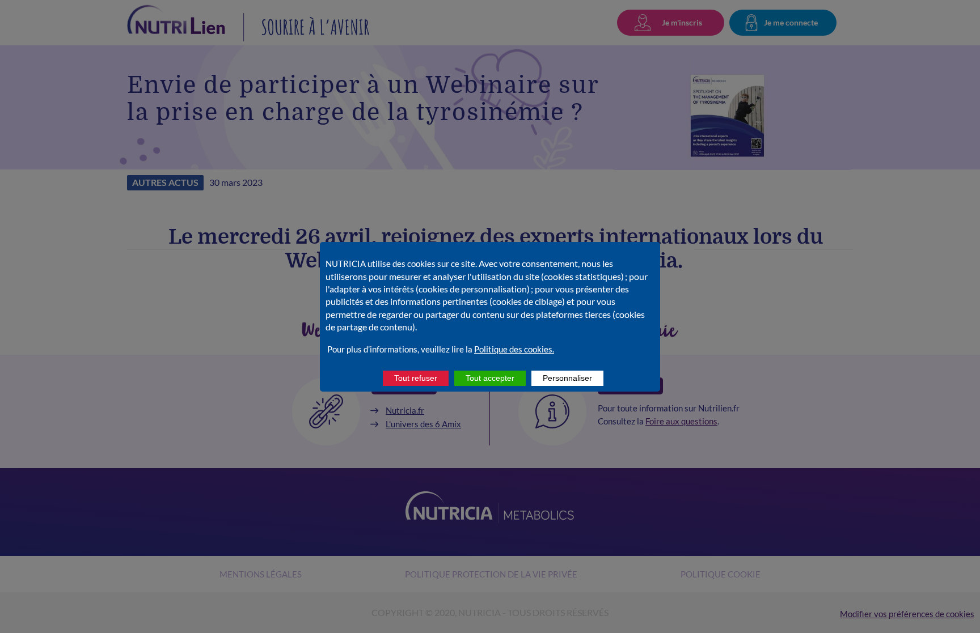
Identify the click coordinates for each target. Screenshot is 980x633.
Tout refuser (415, 378)
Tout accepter (490, 378)
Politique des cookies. (514, 349)
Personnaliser (567, 378)
